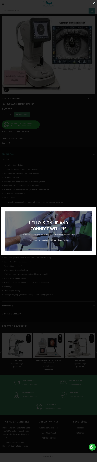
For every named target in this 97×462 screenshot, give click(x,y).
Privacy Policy (62, 240)
